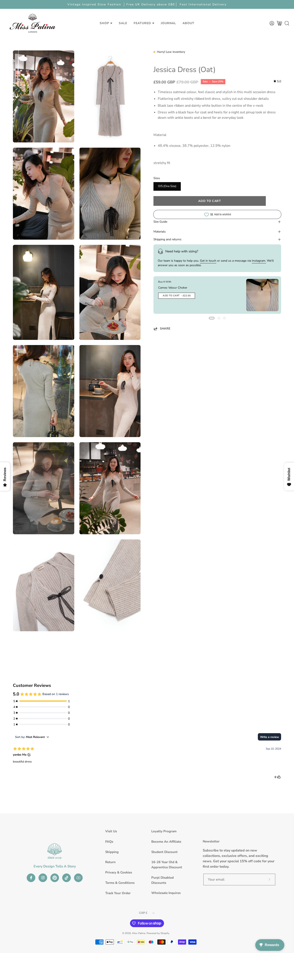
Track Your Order (118, 893)
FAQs (109, 841)
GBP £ (143, 913)
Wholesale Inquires (166, 893)
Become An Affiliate (166, 841)
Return (110, 862)
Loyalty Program (163, 831)
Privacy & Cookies (118, 872)
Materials (159, 232)
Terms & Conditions (120, 883)
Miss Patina (138, 933)
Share (165, 329)
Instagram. (259, 261)
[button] (123, 23)
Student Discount (164, 852)
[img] (277, 81)
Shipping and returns (167, 239)
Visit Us (111, 831)
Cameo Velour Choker (172, 288)
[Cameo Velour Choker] (262, 295)
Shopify (165, 933)
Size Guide (160, 222)
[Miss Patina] (32, 23)
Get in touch (208, 261)
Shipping (112, 852)
